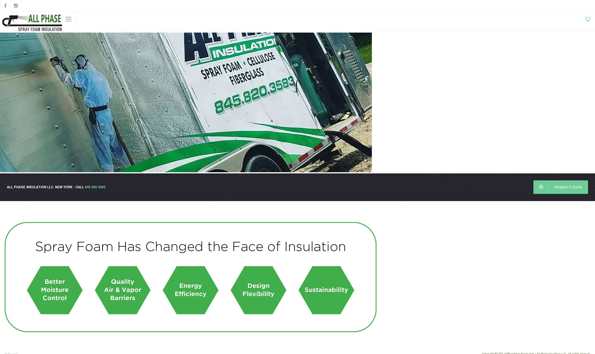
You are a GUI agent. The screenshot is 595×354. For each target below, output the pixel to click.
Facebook (5, 5)
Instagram (16, 5)
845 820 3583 (100, 187)
